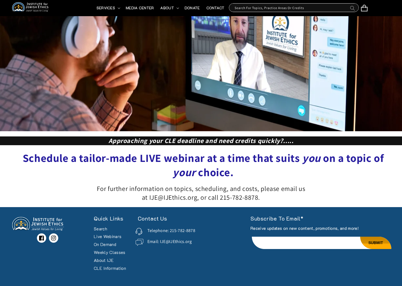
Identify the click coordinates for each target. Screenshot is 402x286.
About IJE (104, 260)
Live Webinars (107, 236)
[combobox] (294, 8)
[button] (108, 8)
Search (100, 229)
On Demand (105, 244)
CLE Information (110, 268)
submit (375, 243)
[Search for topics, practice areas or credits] (352, 10)
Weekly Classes (109, 252)
